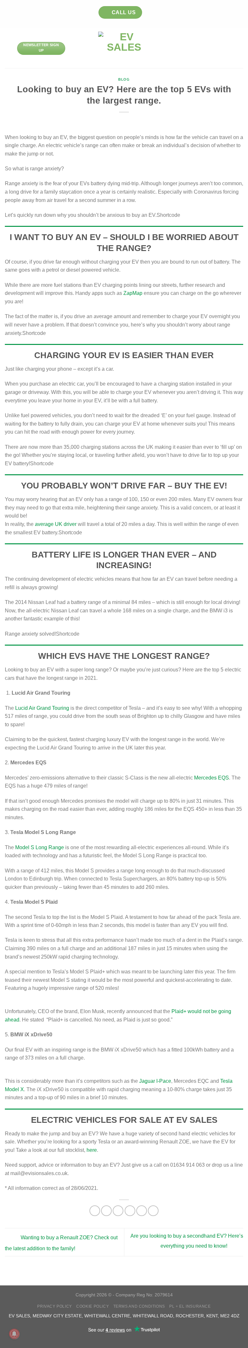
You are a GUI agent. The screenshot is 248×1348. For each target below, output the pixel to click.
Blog (123, 79)
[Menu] (9, 48)
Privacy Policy (54, 1306)
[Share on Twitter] (118, 1210)
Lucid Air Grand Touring (42, 708)
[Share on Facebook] (106, 1210)
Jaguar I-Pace (155, 1081)
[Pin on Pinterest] (141, 1210)
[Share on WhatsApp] (94, 1210)
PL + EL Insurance (190, 1306)
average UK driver (55, 524)
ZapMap (132, 293)
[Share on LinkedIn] (153, 1210)
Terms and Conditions (139, 1306)
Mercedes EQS (211, 777)
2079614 (164, 1294)
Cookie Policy (92, 1306)
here (92, 1150)
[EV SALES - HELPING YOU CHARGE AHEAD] (124, 48)
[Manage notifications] (14, 1334)
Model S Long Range (39, 847)
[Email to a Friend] (130, 1210)
